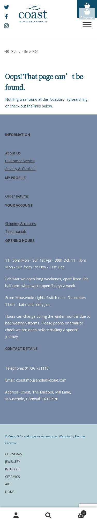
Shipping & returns (20, 223)
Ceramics (12, 476)
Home (15, 51)
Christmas (13, 454)
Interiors (12, 469)
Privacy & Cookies (20, 168)
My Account (16, 515)
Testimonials (16, 231)
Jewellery (12, 461)
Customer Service (20, 160)
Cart (75, 511)
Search (48, 515)
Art (8, 484)
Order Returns (17, 196)
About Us (13, 153)
